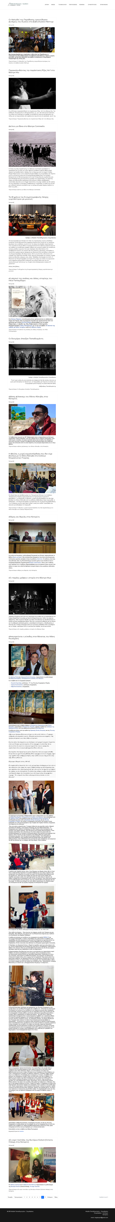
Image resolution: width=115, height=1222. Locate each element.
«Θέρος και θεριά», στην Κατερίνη (24, 517)
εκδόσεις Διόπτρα (15, 1184)
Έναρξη (10, 1197)
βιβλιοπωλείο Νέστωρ (30, 1184)
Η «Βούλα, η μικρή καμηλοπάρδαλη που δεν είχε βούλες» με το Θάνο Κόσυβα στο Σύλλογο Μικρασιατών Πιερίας (30, 456)
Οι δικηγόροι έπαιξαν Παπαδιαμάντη (26, 339)
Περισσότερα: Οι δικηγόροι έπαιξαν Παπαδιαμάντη (24, 389)
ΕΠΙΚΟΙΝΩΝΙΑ (104, 4)
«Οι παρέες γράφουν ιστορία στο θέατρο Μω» (30, 578)
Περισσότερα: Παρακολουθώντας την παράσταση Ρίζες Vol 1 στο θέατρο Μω (31, 119)
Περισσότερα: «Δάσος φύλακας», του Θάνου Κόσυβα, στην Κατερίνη (28, 446)
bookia (22, 1131)
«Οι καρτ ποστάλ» (35, 1186)
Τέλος (56, 1197)
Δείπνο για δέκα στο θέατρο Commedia (27, 126)
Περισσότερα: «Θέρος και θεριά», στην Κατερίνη (23, 570)
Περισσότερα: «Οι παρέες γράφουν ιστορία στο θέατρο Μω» (27, 629)
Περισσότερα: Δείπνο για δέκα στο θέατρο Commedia (24, 189)
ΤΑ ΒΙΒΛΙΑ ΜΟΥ (63, 4)
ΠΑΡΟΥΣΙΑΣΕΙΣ (73, 4)
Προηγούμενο (18, 1197)
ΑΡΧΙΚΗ (47, 4)
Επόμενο (49, 1197)
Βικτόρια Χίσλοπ (15, 1186)
